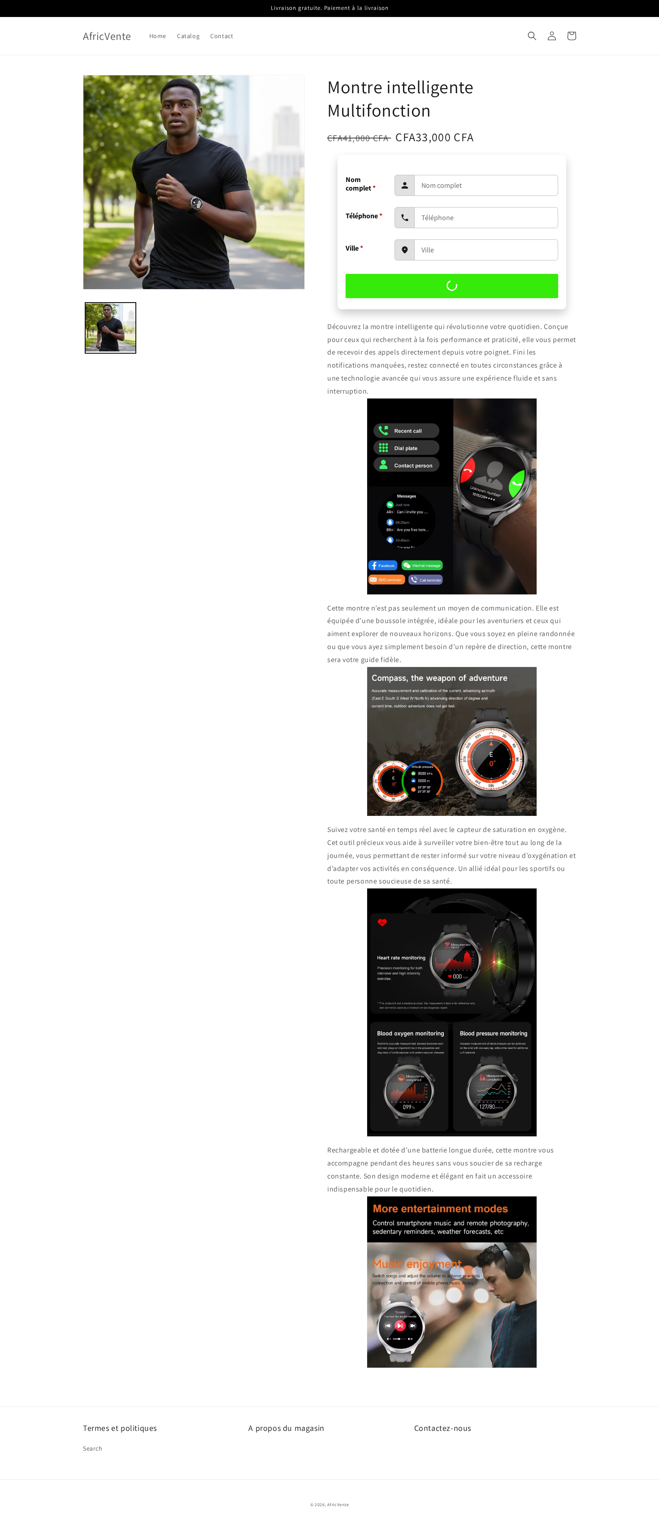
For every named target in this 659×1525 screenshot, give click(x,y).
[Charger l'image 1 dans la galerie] (110, 328)
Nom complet (361, 183)
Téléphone (364, 216)
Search (93, 1448)
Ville (354, 248)
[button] (532, 36)
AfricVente (338, 1505)
